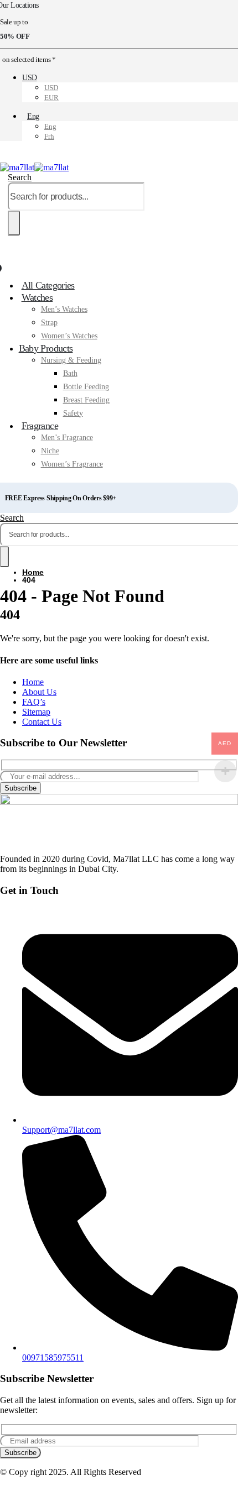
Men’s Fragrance (67, 437)
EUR (51, 97)
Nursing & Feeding (71, 360)
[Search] (14, 223)
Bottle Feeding (86, 387)
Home (33, 682)
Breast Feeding (86, 400)
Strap (49, 322)
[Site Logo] (34, 167)
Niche (50, 451)
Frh (49, 136)
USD (29, 78)
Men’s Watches (64, 309)
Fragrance (40, 425)
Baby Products (46, 348)
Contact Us (41, 721)
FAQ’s (33, 702)
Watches (37, 297)
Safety (73, 413)
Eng (33, 116)
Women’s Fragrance (72, 464)
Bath (70, 373)
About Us (39, 692)
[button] (20, 177)
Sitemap (36, 711)
